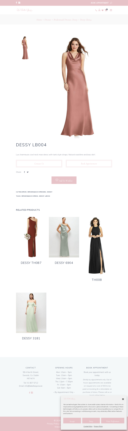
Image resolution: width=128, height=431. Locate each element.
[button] (123, 399)
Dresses (47, 19)
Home (39, 19)
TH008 (97, 280)
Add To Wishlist (65, 180)
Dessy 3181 (31, 338)
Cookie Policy (88, 426)
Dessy (74, 19)
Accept (72, 421)
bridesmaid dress (30, 196)
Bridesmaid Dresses (62, 19)
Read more (26, 266)
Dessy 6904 (64, 263)
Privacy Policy (98, 426)
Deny (91, 421)
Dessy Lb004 (44, 196)
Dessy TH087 (31, 263)
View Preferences (112, 421)
